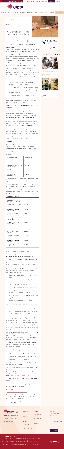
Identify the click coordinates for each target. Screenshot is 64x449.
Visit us (54, 417)
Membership (3, 12)
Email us (55, 415)
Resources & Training (39, 416)
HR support (16, 12)
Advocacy (41, 12)
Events (46, 12)
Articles (35, 428)
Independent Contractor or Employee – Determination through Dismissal (49, 94)
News (36, 12)
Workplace (25, 421)
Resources (25, 422)
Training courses (26, 424)
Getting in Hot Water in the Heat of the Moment (49, 72)
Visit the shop (30, 1)
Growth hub (52, 12)
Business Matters (37, 423)
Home (9, 15)
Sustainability (30, 12)
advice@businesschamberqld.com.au (19, 375)
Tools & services (37, 414)
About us (10, 12)
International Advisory (27, 428)
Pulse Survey (25, 417)
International (22, 12)
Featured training (37, 418)
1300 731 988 (56, 413)
